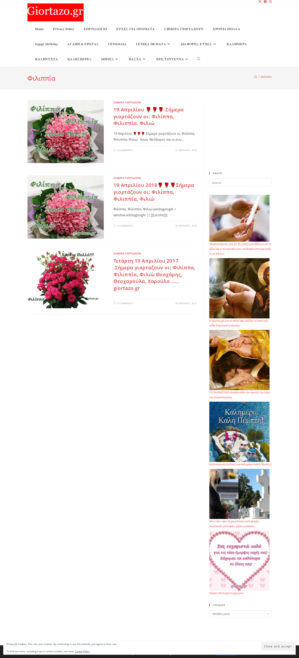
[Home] (255, 77)
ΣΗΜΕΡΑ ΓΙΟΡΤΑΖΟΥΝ (127, 102)
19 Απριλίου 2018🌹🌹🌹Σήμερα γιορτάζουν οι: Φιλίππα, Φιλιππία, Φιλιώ (153, 192)
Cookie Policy (82, 651)
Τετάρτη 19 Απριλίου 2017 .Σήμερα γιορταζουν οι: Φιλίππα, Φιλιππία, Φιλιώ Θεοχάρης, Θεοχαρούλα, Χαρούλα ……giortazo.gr (154, 274)
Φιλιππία (266, 77)
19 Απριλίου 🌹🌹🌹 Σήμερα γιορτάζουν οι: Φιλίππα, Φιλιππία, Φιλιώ (148, 116)
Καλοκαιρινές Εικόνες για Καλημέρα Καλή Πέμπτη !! (240, 464)
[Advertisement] (240, 138)
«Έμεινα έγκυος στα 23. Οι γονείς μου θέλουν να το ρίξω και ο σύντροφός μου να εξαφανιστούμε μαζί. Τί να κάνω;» (240, 248)
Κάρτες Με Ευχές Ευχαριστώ (226, 593)
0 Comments (125, 150)
